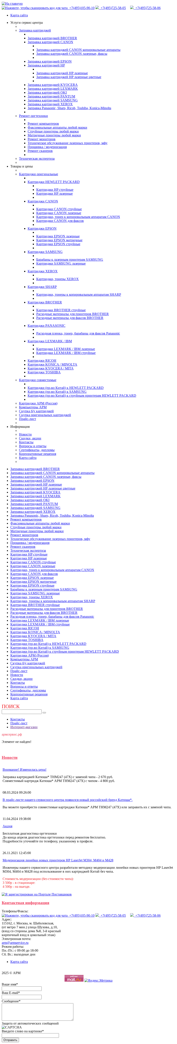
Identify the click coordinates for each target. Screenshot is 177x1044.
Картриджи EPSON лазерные (58, 236)
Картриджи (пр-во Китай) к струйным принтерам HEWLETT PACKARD (82, 395)
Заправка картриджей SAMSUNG (53, 100)
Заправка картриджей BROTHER (52, 38)
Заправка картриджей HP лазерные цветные (68, 77)
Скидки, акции (30, 438)
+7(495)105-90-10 (81, 8)
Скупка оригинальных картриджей (45, 415)
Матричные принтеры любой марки (54, 135)
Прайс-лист (27, 419)
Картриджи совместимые (37, 380)
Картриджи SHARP (42, 287)
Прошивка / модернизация (47, 147)
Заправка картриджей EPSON (50, 61)
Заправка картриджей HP (46, 65)
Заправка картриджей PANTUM (51, 96)
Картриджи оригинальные (38, 174)
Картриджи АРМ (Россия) (38, 403)
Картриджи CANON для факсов (60, 221)
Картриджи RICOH (42, 360)
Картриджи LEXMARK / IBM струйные (66, 353)
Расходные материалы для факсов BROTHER (69, 318)
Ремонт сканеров (40, 151)
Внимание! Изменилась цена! (24, 769)
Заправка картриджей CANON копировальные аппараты (78, 50)
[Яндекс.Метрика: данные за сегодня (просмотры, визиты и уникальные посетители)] (98, 980)
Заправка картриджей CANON (50, 42)
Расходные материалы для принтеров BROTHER (72, 314)
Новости (25, 434)
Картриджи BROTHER (45, 302)
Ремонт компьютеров (43, 123)
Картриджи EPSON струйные (58, 244)
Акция (7, 826)
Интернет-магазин (24, 727)
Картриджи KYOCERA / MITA (51, 368)
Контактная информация (25, 902)
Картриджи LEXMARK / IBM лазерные (65, 349)
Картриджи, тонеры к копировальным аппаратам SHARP (78, 294)
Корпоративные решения (37, 454)
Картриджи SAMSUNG (45, 252)
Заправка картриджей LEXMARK (53, 88)
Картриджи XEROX (43, 271)
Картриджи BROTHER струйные (61, 310)
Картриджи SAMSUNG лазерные (61, 263)
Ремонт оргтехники (33, 116)
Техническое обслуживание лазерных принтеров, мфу (67, 143)
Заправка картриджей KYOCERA (53, 85)
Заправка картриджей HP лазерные (62, 73)
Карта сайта (19, 15)
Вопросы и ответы (32, 446)
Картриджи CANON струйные (59, 209)
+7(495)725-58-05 (112, 8)
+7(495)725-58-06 (147, 8)
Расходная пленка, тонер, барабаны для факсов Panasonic (78, 333)
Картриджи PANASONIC (46, 325)
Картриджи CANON (43, 201)
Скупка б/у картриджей (36, 411)
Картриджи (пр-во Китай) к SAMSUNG (57, 391)
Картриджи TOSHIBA (44, 372)
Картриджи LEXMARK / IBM (50, 341)
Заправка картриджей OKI (47, 92)
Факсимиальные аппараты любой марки (57, 127)
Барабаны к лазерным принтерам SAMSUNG (69, 259)
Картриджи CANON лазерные (58, 213)
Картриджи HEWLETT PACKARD (54, 182)
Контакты (26, 442)
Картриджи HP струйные (54, 189)
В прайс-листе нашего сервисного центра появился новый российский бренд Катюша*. (68, 800)
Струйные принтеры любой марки (53, 131)
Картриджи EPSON (42, 228)
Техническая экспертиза (37, 158)
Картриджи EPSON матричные (59, 240)
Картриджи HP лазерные (54, 193)
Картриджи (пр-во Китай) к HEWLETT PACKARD (66, 388)
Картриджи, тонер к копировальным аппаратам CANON (78, 217)
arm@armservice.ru (15, 942)
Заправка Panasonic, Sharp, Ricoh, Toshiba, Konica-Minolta (69, 108)
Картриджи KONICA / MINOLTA (52, 364)
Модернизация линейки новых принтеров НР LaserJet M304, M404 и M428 (58, 860)
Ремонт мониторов (41, 139)
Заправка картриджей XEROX (50, 104)
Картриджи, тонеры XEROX (57, 279)
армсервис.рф (12, 734)
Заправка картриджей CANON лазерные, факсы (71, 53)
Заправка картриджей (35, 30)
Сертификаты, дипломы (37, 450)
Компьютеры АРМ (33, 407)
